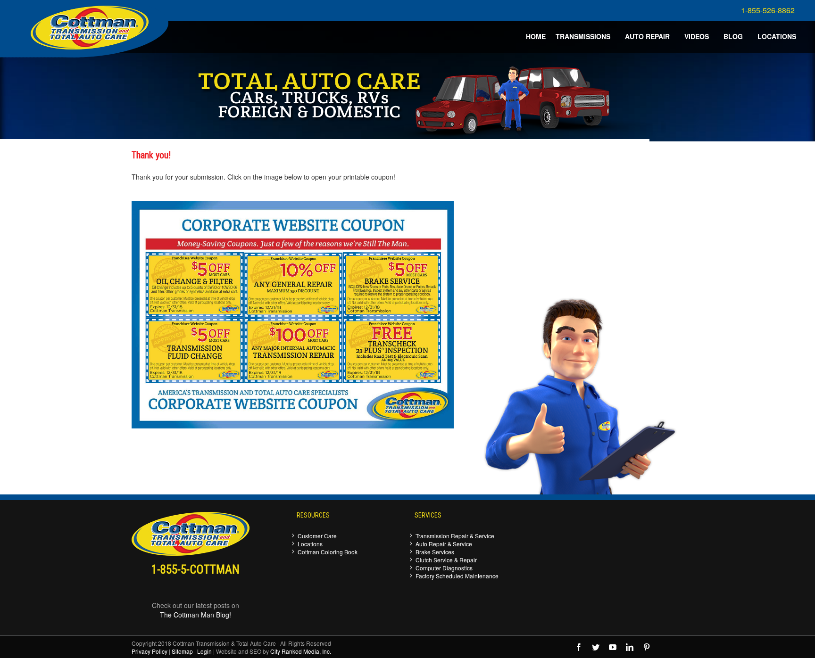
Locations (310, 544)
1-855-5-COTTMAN (195, 569)
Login (204, 651)
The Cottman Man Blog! (195, 614)
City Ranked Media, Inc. (300, 651)
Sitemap (182, 651)
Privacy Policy (149, 651)
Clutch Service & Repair (446, 560)
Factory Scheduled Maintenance (457, 576)
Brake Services (435, 552)
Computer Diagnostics (444, 568)
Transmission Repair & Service (455, 536)
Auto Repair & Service (444, 544)
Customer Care (317, 536)
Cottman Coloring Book (328, 552)
